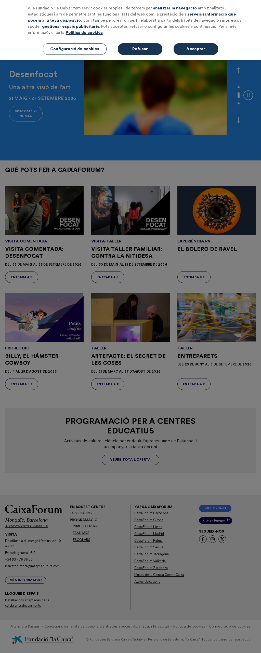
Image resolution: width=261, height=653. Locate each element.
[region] (130, 30)
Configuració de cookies (74, 49)
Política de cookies (84, 33)
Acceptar (195, 49)
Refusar (140, 49)
